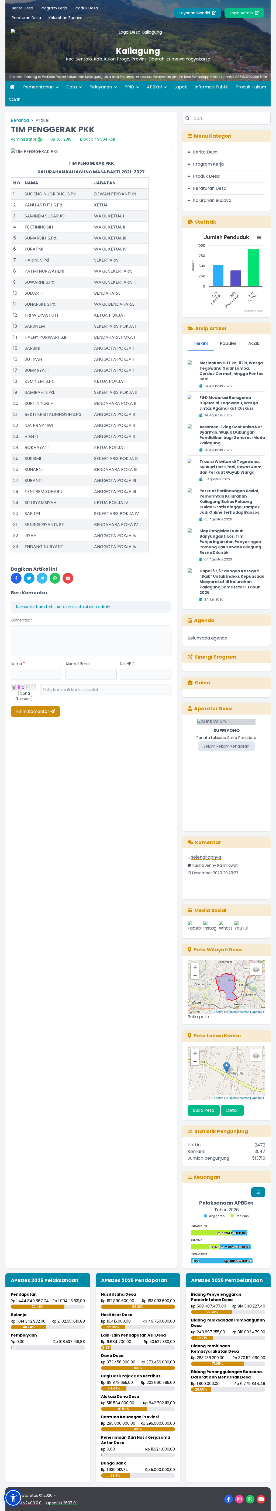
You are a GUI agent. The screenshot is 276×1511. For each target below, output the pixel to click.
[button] (13, 1498)
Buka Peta (203, 1110)
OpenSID (258, 1011)
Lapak (180, 87)
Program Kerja (54, 8)
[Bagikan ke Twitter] (29, 578)
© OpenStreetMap (237, 1011)
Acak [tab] (253, 343)
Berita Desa (22, 8)
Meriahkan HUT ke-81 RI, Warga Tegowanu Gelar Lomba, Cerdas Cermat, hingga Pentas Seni (231, 371)
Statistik (205, 222)
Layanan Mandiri (195, 13)
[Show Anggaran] (214, 1216)
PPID (130, 87)
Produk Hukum (251, 87)
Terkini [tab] (201, 343)
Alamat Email (77, 663)
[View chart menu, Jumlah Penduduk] (259, 237)
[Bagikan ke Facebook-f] (16, 578)
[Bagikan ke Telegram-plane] (42, 578)
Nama (18, 663)
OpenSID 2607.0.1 (62, 1503)
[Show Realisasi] (240, 1216)
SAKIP (14, 100)
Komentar (22, 620)
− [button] (195, 975)
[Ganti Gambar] (24, 696)
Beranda (20, 120)
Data (72, 87)
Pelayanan (101, 87)
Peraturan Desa (26, 17)
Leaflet (218, 1011)
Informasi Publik (211, 87)
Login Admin (242, 13)
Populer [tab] (228, 343)
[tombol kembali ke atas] (265, 1500)
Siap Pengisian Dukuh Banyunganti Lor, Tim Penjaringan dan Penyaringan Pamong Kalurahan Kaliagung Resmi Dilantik (230, 541)
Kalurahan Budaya (65, 17)
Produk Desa (86, 8)
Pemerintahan (39, 87)
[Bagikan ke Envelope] (68, 578)
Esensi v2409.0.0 (26, 1503)
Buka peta (198, 1017)
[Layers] (256, 969)
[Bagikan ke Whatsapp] (55, 578)
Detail (232, 1110)
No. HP (127, 663)
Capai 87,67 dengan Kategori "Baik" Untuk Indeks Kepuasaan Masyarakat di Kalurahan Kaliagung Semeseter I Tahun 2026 (231, 581)
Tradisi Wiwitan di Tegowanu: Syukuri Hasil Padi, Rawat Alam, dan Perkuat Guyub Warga (231, 467)
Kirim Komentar (33, 711)
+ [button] (195, 967)
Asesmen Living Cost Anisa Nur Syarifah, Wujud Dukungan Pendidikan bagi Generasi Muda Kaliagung (232, 435)
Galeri (202, 682)
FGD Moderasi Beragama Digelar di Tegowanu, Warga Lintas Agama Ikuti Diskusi (228, 403)
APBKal (155, 87)
